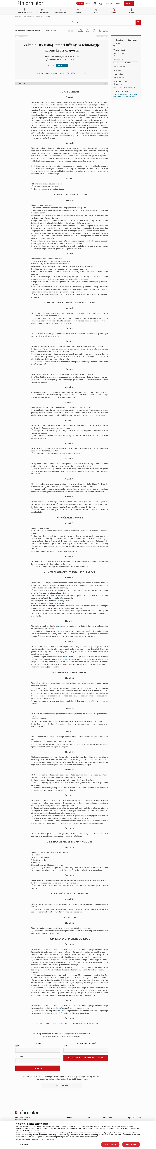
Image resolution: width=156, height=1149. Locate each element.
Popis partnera (48, 1139)
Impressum (36, 1139)
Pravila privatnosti (23, 1139)
